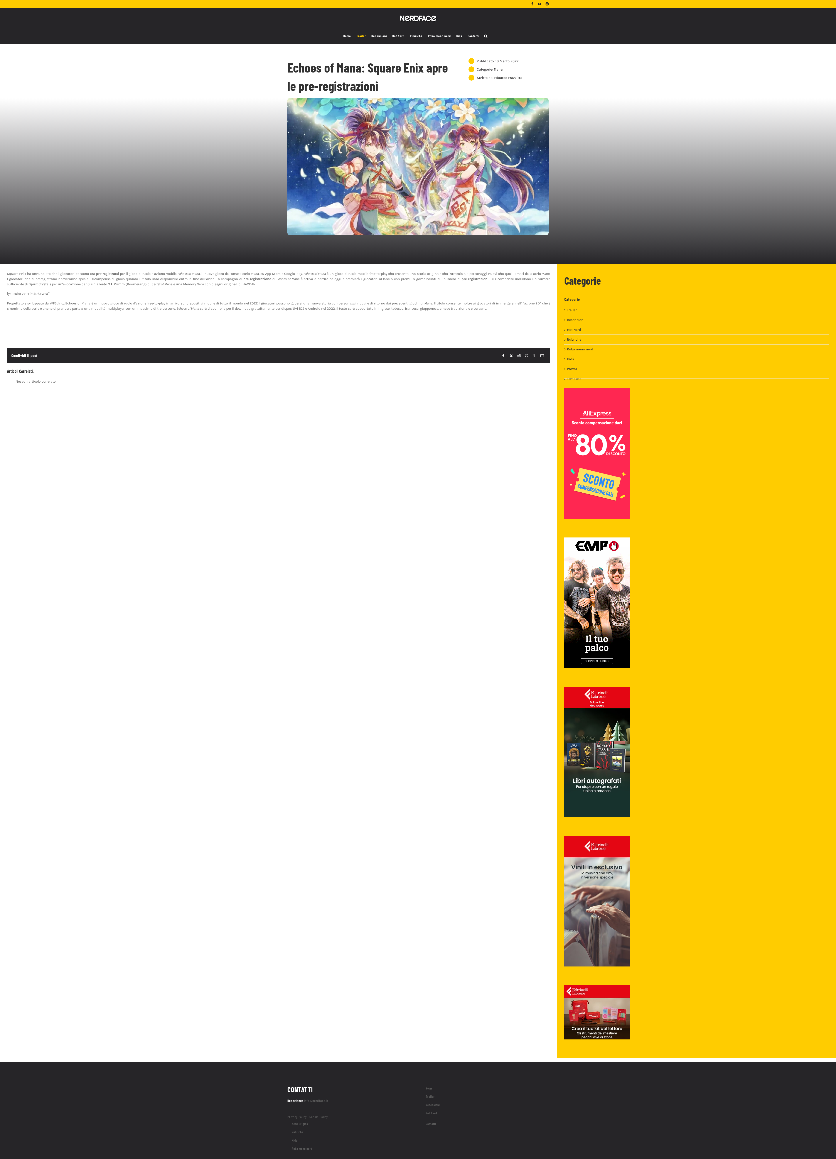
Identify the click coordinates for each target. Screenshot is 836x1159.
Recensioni (576, 320)
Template (574, 379)
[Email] (542, 355)
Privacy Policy (297, 1117)
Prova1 (572, 369)
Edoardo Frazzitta (508, 78)
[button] (485, 36)
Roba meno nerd (580, 349)
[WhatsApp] (526, 355)
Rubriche (574, 339)
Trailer (499, 69)
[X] (511, 355)
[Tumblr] (534, 355)
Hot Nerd (574, 330)
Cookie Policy (318, 1117)
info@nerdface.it (316, 1100)
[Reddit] (519, 355)
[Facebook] (503, 355)
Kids (570, 359)
